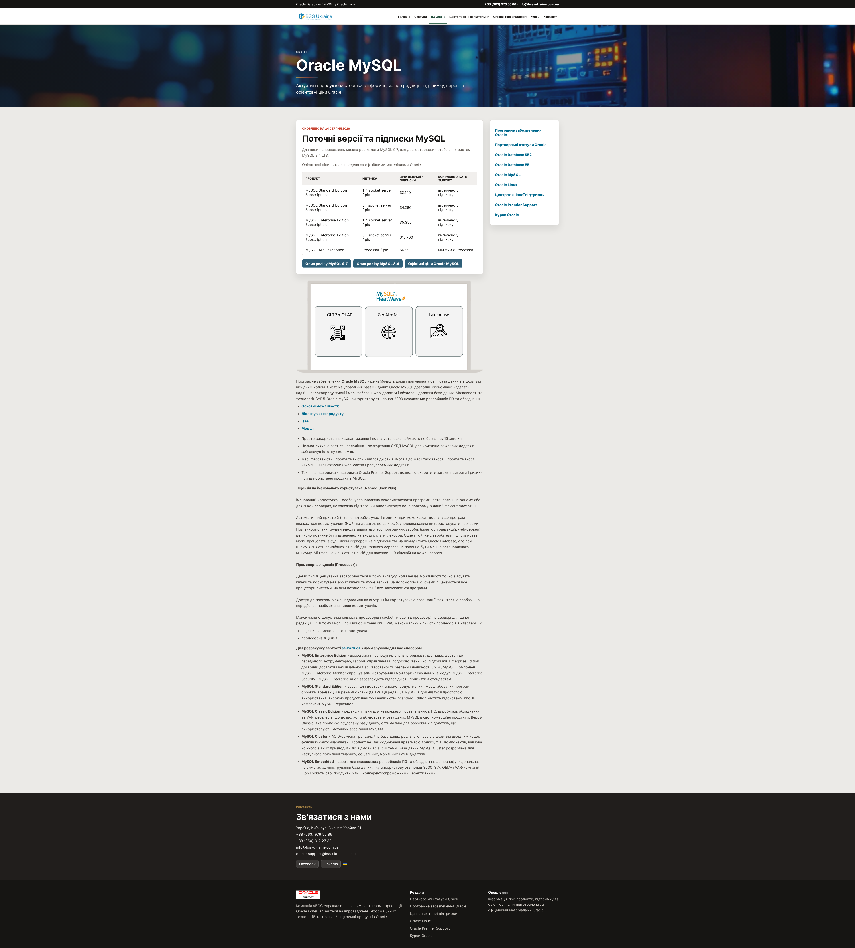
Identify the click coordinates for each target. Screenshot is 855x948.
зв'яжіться (351, 648)
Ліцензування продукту (322, 413)
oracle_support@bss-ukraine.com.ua (327, 853)
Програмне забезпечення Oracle (518, 132)
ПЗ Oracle (438, 16)
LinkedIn (331, 864)
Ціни (305, 421)
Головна (404, 16)
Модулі (307, 428)
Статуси (420, 16)
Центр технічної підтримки (469, 16)
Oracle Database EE (512, 164)
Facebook (307, 864)
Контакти (550, 16)
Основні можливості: (320, 406)
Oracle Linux (506, 184)
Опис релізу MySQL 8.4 (378, 263)
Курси (535, 16)
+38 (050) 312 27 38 (314, 841)
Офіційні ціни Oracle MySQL (433, 263)
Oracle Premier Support (510, 16)
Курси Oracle (507, 215)
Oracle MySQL (508, 174)
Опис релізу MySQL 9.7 (326, 263)
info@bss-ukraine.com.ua (539, 4)
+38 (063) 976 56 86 (500, 4)
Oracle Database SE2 (513, 154)
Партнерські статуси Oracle (521, 144)
